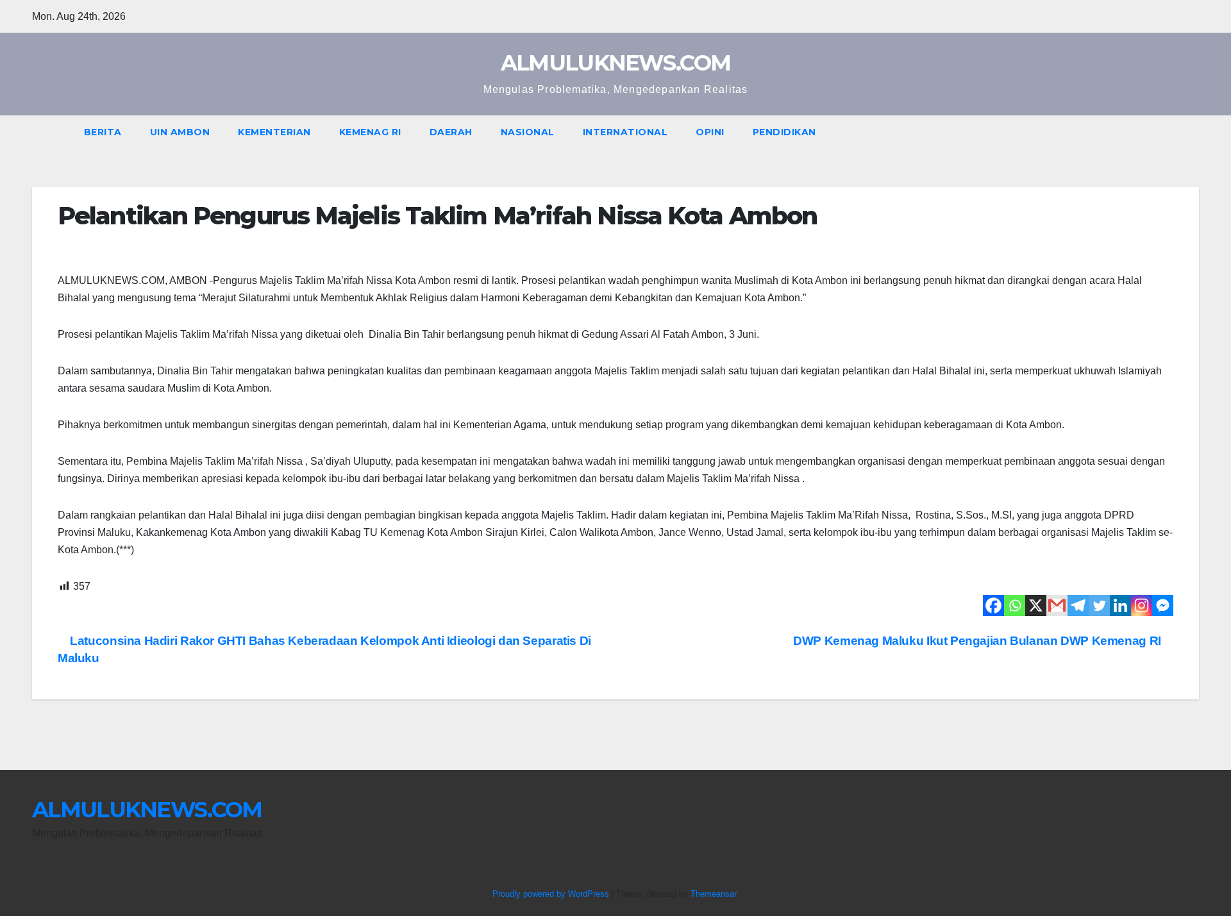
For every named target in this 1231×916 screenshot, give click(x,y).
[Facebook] (993, 605)
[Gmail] (1057, 605)
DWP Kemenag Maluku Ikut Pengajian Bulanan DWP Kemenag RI (978, 640)
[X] (1035, 605)
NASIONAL (528, 132)
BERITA (103, 132)
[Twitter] (1099, 605)
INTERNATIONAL (625, 132)
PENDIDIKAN (784, 132)
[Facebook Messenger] (1162, 605)
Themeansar (713, 894)
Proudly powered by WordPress (552, 894)
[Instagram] (1141, 605)
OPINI (710, 132)
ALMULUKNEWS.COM (616, 62)
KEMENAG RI (370, 132)
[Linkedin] (1120, 605)
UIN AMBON (180, 132)
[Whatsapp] (1014, 605)
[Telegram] (1078, 605)
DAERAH (451, 132)
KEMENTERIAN (274, 132)
